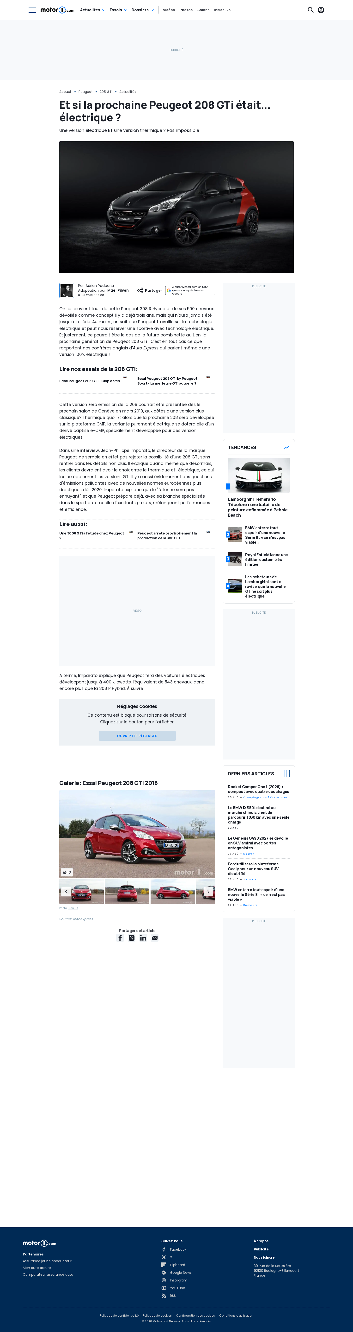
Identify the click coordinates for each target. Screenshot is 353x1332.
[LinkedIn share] (143, 938)
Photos (186, 10)
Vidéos (169, 10)
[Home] (57, 10)
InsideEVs (222, 10)
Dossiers (140, 10)
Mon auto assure (37, 1268)
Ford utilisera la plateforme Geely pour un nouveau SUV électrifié (253, 868)
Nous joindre (264, 1257)
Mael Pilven (118, 290)
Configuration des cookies (195, 1316)
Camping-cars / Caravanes (265, 797)
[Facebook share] (120, 938)
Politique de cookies (157, 1316)
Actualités (90, 10)
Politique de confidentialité (119, 1316)
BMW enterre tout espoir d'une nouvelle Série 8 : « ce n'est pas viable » (256, 894)
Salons (203, 10)
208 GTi (106, 92)
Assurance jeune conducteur (47, 1261)
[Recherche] (311, 10)
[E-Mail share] (155, 938)
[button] (66, 891)
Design (248, 854)
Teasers (249, 879)
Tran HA (73, 908)
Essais (116, 10)
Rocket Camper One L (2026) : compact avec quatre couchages (258, 789)
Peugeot (86, 92)
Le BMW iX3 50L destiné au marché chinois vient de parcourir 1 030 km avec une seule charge (258, 815)
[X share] (131, 938)
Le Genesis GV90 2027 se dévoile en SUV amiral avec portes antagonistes (258, 843)
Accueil (65, 92)
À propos (261, 1241)
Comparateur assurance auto (48, 1274)
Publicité (261, 1249)
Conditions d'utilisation (236, 1316)
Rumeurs (250, 905)
